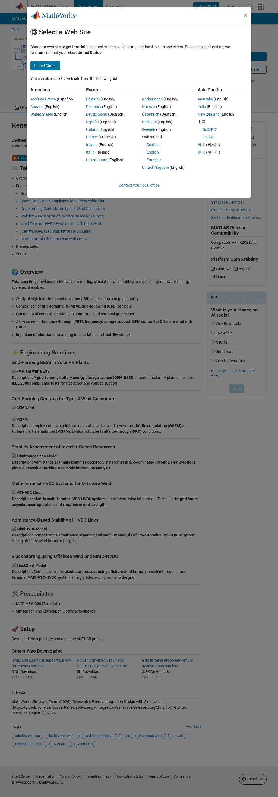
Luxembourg (97, 160)
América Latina (43, 99)
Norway (148, 107)
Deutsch (153, 144)
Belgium (93, 99)
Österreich (150, 114)
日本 (201, 144)
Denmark (93, 107)
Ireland (92, 144)
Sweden (148, 129)
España (92, 122)
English (153, 152)
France (92, 137)
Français (154, 160)
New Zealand (209, 114)
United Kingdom (155, 167)
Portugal (149, 122)
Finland (92, 129)
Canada (37, 107)
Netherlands (152, 99)
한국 (201, 152)
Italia (90, 152)
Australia (205, 99)
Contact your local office (139, 185)
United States (41, 114)
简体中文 (209, 129)
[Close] (245, 15)
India (202, 107)
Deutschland (96, 114)
